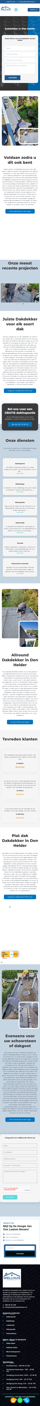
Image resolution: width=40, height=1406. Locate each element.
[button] (16, 9)
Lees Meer (20, 473)
